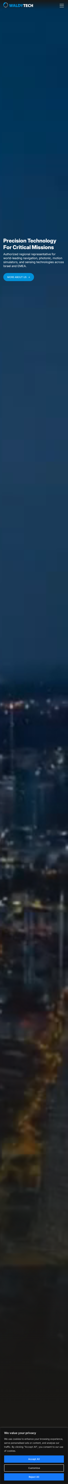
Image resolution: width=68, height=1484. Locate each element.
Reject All (34, 1476)
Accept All (34, 1459)
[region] (34, 1456)
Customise (34, 1468)
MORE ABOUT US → (18, 277)
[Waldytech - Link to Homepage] (18, 5)
